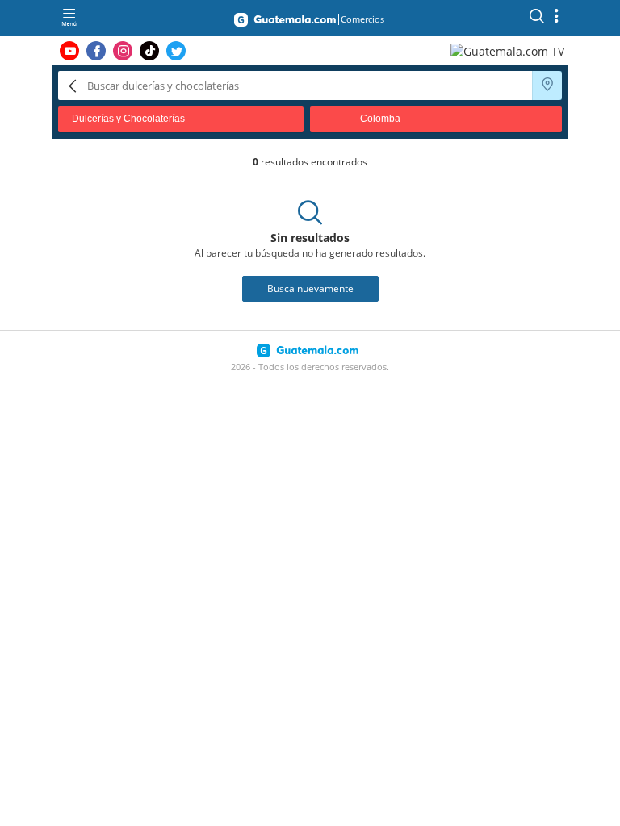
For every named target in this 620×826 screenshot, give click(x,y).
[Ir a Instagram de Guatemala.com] (122, 50)
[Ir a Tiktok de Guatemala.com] (149, 50)
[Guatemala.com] (285, 22)
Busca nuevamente (310, 288)
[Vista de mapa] (547, 85)
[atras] (72, 85)
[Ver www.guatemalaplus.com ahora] (509, 50)
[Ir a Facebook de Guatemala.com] (96, 50)
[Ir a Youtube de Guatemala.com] (69, 50)
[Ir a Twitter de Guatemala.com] (176, 50)
